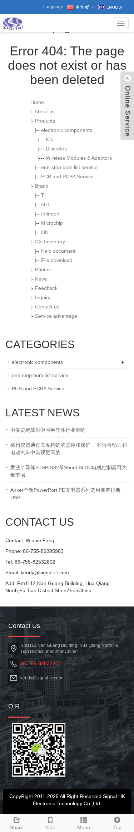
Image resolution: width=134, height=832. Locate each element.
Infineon (50, 214)
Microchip (52, 223)
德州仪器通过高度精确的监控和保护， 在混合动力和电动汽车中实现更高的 (68, 448)
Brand (42, 186)
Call (50, 827)
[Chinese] (77, 6)
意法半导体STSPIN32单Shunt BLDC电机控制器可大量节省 (68, 471)
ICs (49, 139)
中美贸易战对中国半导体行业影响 (47, 430)
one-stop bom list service (69, 167)
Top (117, 827)
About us (45, 111)
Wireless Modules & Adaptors (79, 158)
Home (37, 102)
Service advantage (56, 316)
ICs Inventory (50, 241)
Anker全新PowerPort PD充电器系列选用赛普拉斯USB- (65, 493)
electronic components (66, 130)
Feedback (46, 288)
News (41, 279)
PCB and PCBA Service (67, 176)
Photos (43, 269)
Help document (58, 251)
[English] (110, 6)
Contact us (47, 306)
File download (57, 260)
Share (17, 827)
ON (45, 232)
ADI (45, 204)
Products (45, 121)
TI (43, 195)
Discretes (56, 149)
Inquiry (42, 297)
